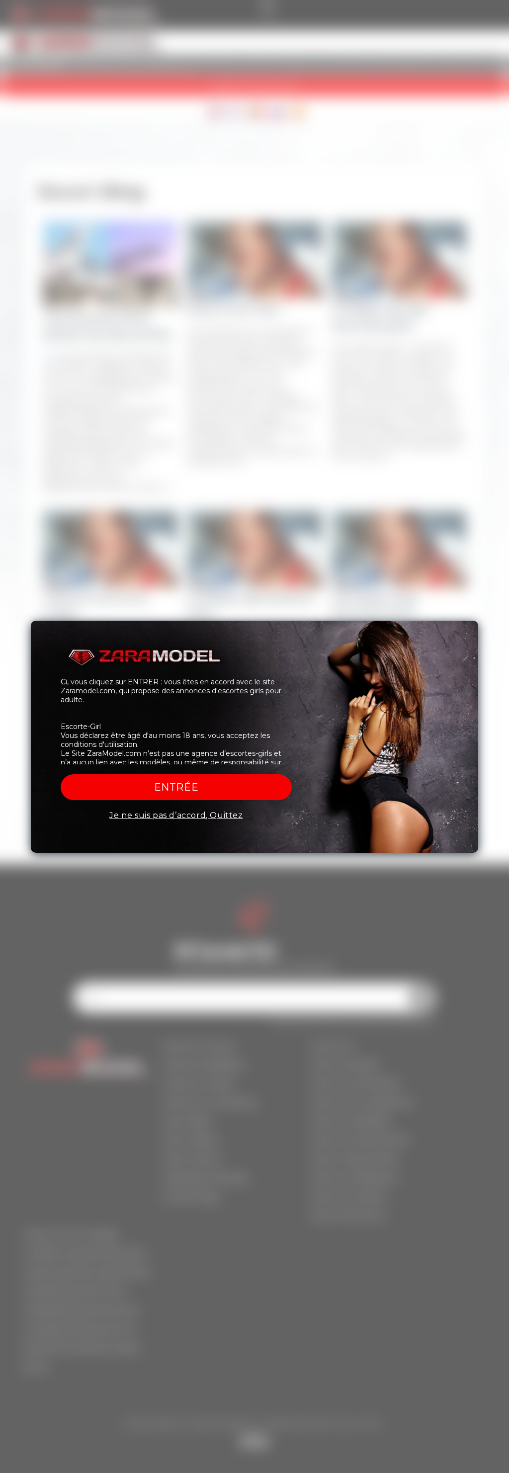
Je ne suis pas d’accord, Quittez (176, 815)
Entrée (176, 787)
